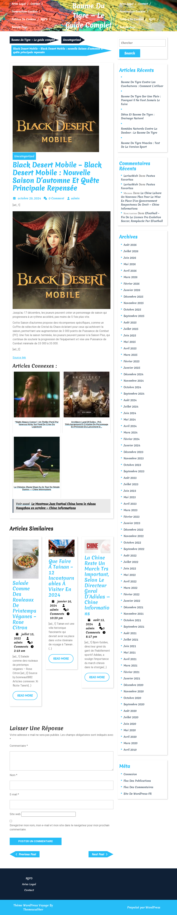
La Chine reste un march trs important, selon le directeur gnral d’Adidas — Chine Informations (97, 585)
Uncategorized (72, 40)
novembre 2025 (134, 303)
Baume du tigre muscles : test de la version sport (140, 145)
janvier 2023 (132, 523)
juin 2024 (130, 413)
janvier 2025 (132, 368)
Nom (13, 775)
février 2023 (131, 517)
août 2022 (130, 555)
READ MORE (27, 696)
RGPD (44, 19)
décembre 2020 (133, 685)
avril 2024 (130, 426)
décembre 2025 (133, 296)
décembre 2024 (133, 374)
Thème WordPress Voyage (31, 905)
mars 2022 (130, 588)
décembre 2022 (133, 529)
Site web (15, 814)
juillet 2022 (131, 562)
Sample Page (20, 27)
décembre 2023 (133, 452)
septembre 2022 (134, 549)
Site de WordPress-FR (138, 794)
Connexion (130, 774)
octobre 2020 (132, 698)
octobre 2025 (132, 309)
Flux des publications (137, 781)
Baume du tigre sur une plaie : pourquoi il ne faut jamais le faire (141, 100)
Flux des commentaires (138, 787)
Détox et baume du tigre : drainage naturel (137, 116)
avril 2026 (130, 271)
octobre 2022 (132, 542)
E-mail (14, 794)
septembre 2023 (134, 471)
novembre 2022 (134, 536)
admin (75, 198)
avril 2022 (130, 581)
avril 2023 (130, 504)
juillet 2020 (131, 717)
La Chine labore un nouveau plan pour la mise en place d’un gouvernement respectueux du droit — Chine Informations (141, 200)
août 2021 (130, 633)
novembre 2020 (134, 691)
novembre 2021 (134, 614)
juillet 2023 (131, 484)
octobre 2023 (132, 465)
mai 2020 (130, 730)
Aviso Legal (19, 4)
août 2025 (130, 322)
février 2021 (131, 672)
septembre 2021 (134, 626)
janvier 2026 (132, 290)
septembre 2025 (134, 316)
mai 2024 (130, 419)
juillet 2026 (131, 251)
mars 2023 (130, 510)
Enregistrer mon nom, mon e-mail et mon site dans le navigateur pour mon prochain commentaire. (59, 827)
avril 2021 (130, 659)
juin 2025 (130, 335)
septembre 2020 (134, 704)
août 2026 (130, 245)
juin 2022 (130, 568)
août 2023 (130, 478)
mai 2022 (130, 575)
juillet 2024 (131, 406)
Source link (19, 357)
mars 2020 (130, 743)
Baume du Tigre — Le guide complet (88, 15)
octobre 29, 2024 (29, 198)
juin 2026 (130, 258)
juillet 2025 (131, 329)
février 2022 (131, 594)
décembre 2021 (133, 607)
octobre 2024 (132, 387)
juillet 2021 (131, 639)
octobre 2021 (132, 620)
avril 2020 (130, 737)
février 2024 (131, 439)
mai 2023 (130, 497)
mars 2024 (130, 432)
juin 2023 (130, 491)
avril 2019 (130, 750)
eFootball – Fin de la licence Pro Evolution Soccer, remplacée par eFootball (142, 217)
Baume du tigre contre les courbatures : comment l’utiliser (142, 84)
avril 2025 (130, 348)
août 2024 (130, 400)
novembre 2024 (134, 381)
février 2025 (131, 361)
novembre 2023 (134, 458)
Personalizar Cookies (25, 11)
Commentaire (19, 745)
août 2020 (130, 711)
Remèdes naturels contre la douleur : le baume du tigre (139, 130)
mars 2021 (130, 665)
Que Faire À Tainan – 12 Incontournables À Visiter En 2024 (61, 578)
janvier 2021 (132, 678)
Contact (35, 4)
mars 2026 (130, 277)
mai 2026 (130, 264)
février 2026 (131, 283)
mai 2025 (130, 342)
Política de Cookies (24, 19)
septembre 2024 (134, 393)
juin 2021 (130, 646)
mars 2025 (130, 355)
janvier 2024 (132, 445)
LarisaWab (131, 176)
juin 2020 (130, 724)
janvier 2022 (132, 601)
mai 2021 (130, 652)
